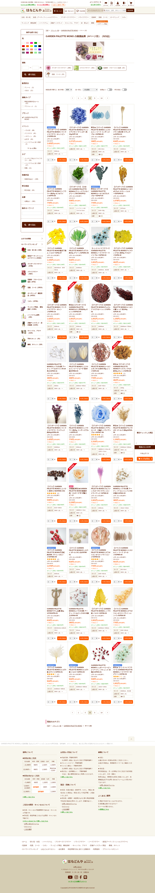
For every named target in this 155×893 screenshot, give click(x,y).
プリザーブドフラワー (68, 17)
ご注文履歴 (28, 829)
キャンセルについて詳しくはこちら (36, 821)
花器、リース (103, 17)
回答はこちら (104, 809)
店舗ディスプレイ (56, 23)
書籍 (92, 23)
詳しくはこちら (30, 797)
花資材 (93, 17)
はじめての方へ (96, 4)
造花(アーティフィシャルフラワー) (115, 842)
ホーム (24, 842)
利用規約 (96, 849)
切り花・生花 (35, 842)
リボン (124, 17)
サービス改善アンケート (78, 881)
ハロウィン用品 (102, 24)
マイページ (28, 826)
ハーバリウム (43, 23)
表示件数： (61, 90)
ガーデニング (114, 17)
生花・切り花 (26, 17)
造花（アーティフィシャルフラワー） (45, 17)
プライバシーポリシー (110, 849)
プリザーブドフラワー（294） (62, 68)
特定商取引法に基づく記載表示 (79, 849)
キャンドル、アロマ (71, 23)
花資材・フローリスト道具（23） (114, 68)
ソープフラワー (94, 842)
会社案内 (61, 849)
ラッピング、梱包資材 (29, 23)
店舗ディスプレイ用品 (98, 845)
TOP (47, 30)
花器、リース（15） (58, 74)
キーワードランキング (29, 244)
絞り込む (32, 74)
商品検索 (130, 10)
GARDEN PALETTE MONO (69, 30)
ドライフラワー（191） (87, 68)
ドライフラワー (83, 17)
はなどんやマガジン (48, 849)
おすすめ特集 (26, 239)
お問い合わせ (77, 867)
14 (101, 98)
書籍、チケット (114, 845)
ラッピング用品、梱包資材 (60, 845)
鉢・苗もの (85, 23)
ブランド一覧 (55, 30)
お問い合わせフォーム (31, 824)
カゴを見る (145, 459)
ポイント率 (58, 5)
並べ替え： (79, 90)
